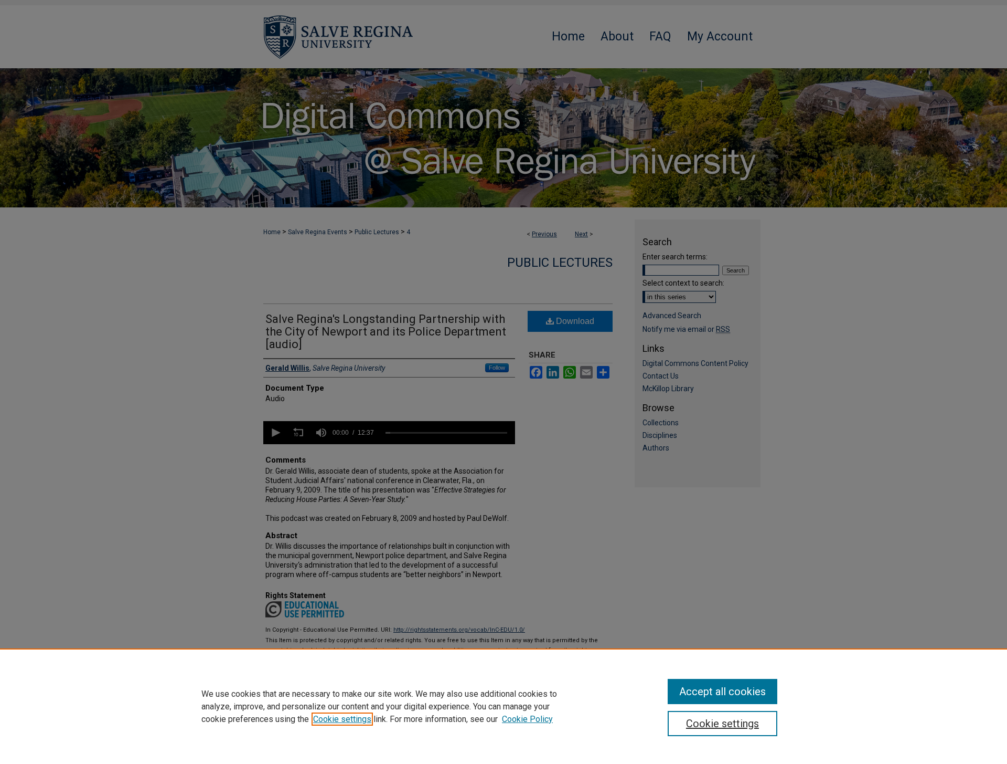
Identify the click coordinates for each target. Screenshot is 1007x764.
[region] (503, 706)
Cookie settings (342, 719)
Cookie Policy (527, 719)
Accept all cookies (722, 691)
